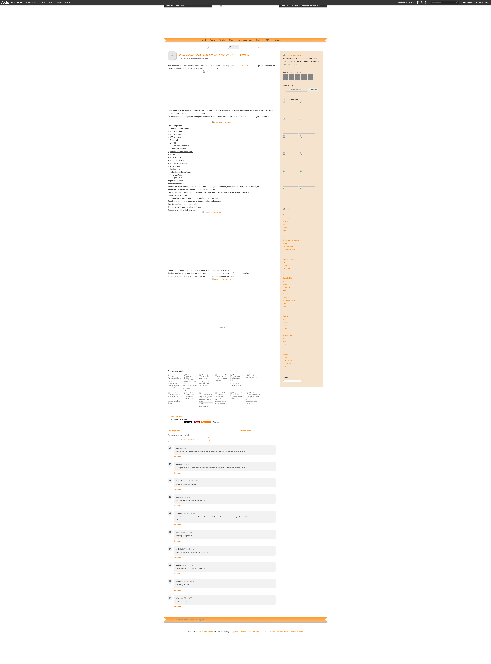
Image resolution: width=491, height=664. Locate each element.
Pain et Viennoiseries (215, 59)
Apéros (212, 40)
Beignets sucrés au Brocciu (236, 397)
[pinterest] (426, 2)
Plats (231, 40)
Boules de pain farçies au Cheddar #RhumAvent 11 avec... (190, 387)
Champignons (287, 363)
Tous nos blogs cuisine (406, 2)
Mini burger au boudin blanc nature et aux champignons (206, 383)
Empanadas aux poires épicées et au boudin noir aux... (174, 401)
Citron (284, 351)
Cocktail (285, 294)
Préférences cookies (297, 632)
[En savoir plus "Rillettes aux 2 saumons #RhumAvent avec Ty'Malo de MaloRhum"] (307, 150)
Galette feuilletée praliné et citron (188, 397)
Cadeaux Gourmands (289, 300)
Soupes (285, 281)
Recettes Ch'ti (287, 287)
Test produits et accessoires (291, 240)
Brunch (285, 243)
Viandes (285, 227)
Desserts (259, 40)
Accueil (203, 40)
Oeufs (284, 291)
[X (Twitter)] (421, 2)
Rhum (284, 262)
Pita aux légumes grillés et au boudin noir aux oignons (236, 383)
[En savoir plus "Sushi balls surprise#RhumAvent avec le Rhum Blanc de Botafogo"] (290, 150)
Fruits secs (286, 272)
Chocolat (285, 275)
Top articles (235, 632)
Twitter (291, 77)
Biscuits (285, 329)
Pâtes (284, 367)
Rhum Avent (286, 269)
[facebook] (417, 2)
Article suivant (246, 431)
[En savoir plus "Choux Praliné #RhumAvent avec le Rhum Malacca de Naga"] (307, 133)
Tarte (284, 341)
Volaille (285, 284)
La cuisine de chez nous (210, 69)
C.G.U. (264, 632)
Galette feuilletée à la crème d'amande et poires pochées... (252, 401)
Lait (284, 338)
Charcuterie (286, 313)
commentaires (228, 59)
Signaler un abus (254, 632)
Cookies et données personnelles (279, 632)
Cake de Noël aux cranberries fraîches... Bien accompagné (221, 401)
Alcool (285, 265)
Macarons (286, 297)
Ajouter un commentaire (188, 440)
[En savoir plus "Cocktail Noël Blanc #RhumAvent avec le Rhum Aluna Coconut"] (290, 133)
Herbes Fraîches (287, 278)
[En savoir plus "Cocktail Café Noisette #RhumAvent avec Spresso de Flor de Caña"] (290, 167)
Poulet (284, 332)
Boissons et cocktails (289, 259)
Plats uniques (287, 218)
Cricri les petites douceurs (294, 55)
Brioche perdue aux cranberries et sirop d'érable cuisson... (205, 405)
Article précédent (174, 431)
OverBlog (208, 620)
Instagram (297, 77)
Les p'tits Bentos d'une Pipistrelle (246, 66)
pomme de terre (287, 335)
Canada (285, 357)
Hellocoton (310, 77)
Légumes (285, 221)
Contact (278, 40)
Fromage (285, 256)
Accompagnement (288, 246)
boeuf (284, 319)
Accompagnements (244, 40)
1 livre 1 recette (287, 360)
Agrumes (285, 370)
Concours (285, 316)
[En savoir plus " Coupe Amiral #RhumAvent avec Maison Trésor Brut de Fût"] (290, 184)
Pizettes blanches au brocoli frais (221, 379)
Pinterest (304, 77)
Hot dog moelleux (251, 377)
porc (284, 348)
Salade (285, 322)
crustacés (285, 354)
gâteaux (285, 307)
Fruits (284, 231)
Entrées (222, 40)
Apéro (284, 224)
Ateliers (285, 325)
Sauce (284, 344)
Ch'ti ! (268, 40)
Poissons (285, 237)
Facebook (285, 77)
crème (284, 303)
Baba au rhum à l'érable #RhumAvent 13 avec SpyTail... (174, 385)
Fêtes (284, 253)
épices (284, 310)
